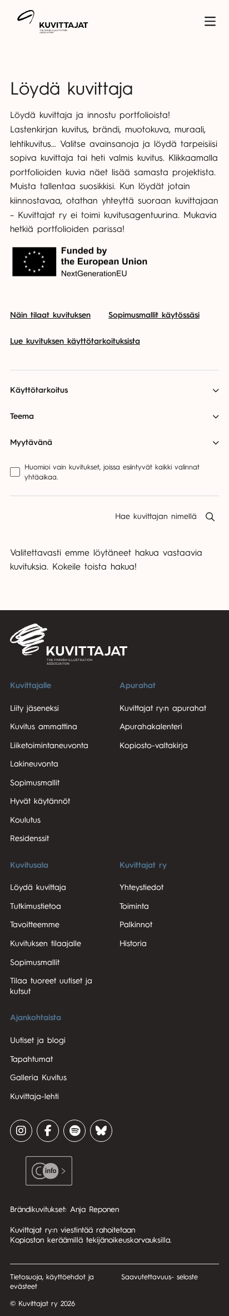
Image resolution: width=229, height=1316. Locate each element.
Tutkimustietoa (35, 906)
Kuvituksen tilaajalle (45, 943)
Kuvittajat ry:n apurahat (163, 708)
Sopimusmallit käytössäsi (154, 315)
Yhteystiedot (141, 887)
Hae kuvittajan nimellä (156, 516)
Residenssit (29, 838)
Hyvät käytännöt (40, 801)
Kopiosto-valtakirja (154, 745)
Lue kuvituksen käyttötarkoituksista (75, 341)
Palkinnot (136, 925)
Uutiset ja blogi (38, 1040)
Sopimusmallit (34, 783)
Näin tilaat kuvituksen (50, 315)
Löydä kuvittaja (38, 887)
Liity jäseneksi (34, 708)
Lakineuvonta (34, 764)
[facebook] (48, 1131)
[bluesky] (101, 1131)
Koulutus (25, 820)
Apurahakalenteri (151, 727)
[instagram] (21, 1131)
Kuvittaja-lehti (34, 1096)
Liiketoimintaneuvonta (49, 745)
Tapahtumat (31, 1059)
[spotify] (74, 1131)
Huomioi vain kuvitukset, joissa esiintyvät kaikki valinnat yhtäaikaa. (112, 472)
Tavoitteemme (34, 925)
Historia (133, 943)
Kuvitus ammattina (43, 727)
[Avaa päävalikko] (210, 22)
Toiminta (134, 906)
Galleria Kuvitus (38, 1077)
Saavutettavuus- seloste (159, 1277)
